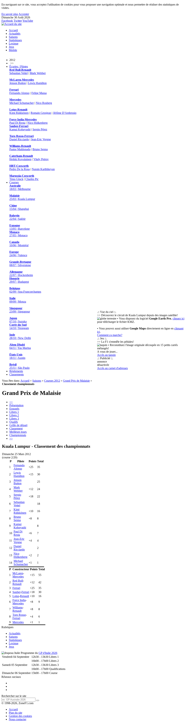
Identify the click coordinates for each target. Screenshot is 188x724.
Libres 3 (14, 418)
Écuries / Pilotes (18, 66)
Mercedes (18, 576)
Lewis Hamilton (37, 83)
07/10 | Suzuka (18, 320)
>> (11, 438)
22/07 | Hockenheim (21, 273)
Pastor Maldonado (19, 149)
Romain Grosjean (41, 112)
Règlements (16, 371)
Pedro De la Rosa (19, 169)
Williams (17, 607)
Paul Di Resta (17, 122)
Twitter (18, 20)
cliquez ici (178, 318)
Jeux (11, 46)
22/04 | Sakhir (17, 217)
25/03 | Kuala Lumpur (22, 197)
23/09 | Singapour (19, 310)
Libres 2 (14, 415)
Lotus (15, 596)
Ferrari (16, 588)
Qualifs (13, 421)
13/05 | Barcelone (19, 227)
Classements (16, 374)
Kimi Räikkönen (19, 112)
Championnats (17, 435)
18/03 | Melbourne (20, 187)
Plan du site (15, 712)
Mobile (13, 50)
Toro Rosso (19, 614)
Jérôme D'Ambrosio (64, 112)
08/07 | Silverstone (20, 263)
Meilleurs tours (18, 431)
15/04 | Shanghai (19, 207)
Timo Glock (16, 179)
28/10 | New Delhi (20, 336)
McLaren (17, 573)
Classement (16, 428)
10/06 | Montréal (18, 243)
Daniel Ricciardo (19, 139)
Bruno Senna (40, 149)
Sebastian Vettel (18, 73)
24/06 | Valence (18, 253)
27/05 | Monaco (18, 233)
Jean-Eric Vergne (41, 139)
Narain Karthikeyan (43, 169)
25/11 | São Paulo (19, 366)
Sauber (16, 592)
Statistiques (15, 40)
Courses (14, 182)
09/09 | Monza (17, 300)
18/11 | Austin (17, 356)
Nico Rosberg (44, 102)
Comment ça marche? (109, 335)
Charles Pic (32, 179)
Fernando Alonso (19, 93)
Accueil (13, 30)
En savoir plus (9, 14)
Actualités (14, 33)
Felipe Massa (39, 93)
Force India (19, 600)
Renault (16, 583)
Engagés (14, 408)
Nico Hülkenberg (37, 122)
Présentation (16, 405)
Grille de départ (18, 425)
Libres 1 (14, 412)
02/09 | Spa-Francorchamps (25, 290)
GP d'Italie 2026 (48, 652)
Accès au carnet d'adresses (112, 368)
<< (11, 402)
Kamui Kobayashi (19, 129)
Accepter (24, 14)
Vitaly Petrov (41, 159)
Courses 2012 (52, 380)
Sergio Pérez (39, 129)
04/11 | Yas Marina (20, 346)
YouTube (27, 20)
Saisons (13, 36)
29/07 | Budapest (19, 280)
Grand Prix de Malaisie (76, 380)
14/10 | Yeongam (19, 326)
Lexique (13, 43)
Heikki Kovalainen (20, 159)
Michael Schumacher (21, 102)
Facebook (7, 20)
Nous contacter (17, 719)
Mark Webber (38, 73)
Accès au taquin (106, 354)
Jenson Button (17, 83)
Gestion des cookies (20, 716)
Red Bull (17, 580)
